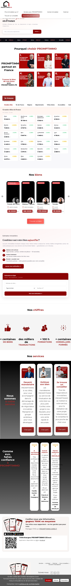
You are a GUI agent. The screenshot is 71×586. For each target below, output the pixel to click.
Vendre (41, 563)
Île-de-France (20, 105)
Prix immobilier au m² (11, 12)
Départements (39, 105)
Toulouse (37, 40)
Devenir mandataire (55, 564)
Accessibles (61, 105)
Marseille (66, 40)
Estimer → (37, 31)
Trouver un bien (35, 221)
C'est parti (27, 430)
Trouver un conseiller (11, 16)
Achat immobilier (52, 12)
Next (69, 196)
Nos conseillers (64, 563)
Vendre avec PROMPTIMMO (33, 12)
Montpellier (52, 40)
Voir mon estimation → (35, 293)
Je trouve (8, 98)
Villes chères (51, 105)
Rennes (9, 40)
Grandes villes (8, 105)
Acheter (47, 563)
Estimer (66, 12)
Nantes (23, 40)
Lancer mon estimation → (13, 266)
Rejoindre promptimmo (30, 16)
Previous (2, 196)
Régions (29, 105)
